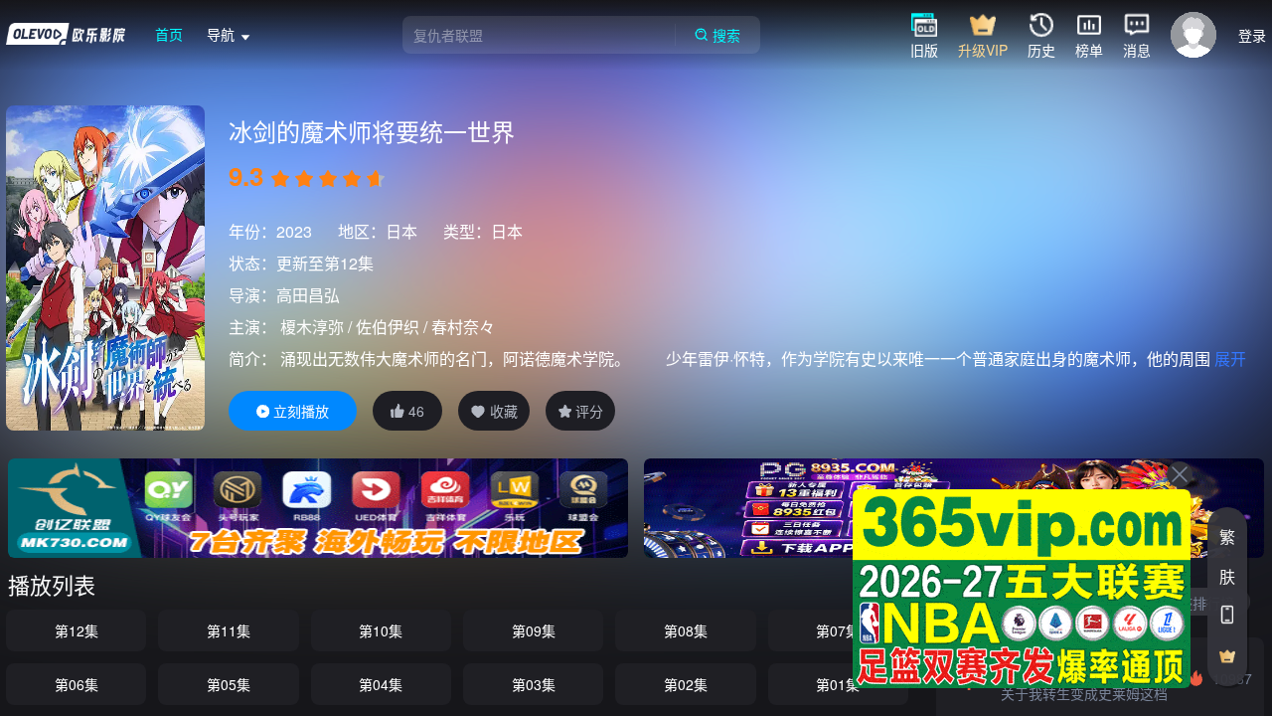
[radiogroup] (328, 179)
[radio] (282, 179)
